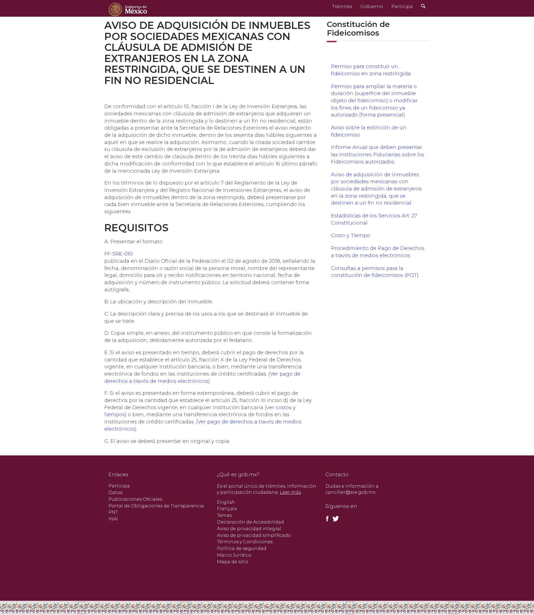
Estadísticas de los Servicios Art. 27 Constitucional (374, 219)
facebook (327, 519)
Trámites (342, 6)
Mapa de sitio (232, 561)
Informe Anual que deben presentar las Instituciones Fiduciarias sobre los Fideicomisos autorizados (377, 154)
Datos (115, 492)
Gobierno (371, 6)
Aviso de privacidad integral (249, 528)
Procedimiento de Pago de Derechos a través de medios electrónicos (377, 252)
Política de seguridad (241, 548)
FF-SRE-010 (118, 254)
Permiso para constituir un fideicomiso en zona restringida (371, 70)
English (226, 502)
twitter (335, 519)
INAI (113, 519)
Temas (224, 515)
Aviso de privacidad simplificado (254, 535)
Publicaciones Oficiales (135, 499)
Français (227, 508)
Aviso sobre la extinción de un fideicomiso (368, 131)
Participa (402, 6)
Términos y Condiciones (245, 541)
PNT (113, 512)
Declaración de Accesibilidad (250, 522)
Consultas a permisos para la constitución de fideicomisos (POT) (375, 272)
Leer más (290, 492)
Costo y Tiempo (350, 235)
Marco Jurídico (234, 555)
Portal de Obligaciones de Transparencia (156, 506)
